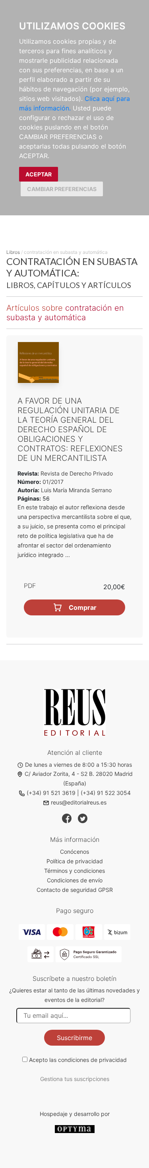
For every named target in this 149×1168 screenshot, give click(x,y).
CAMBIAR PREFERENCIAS (62, 189)
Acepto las (78, 1059)
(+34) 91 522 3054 (106, 792)
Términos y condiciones (74, 870)
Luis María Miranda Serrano (76, 490)
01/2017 (52, 481)
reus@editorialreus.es (78, 802)
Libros (13, 252)
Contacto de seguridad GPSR (75, 889)
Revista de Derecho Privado (76, 473)
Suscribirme (74, 1038)
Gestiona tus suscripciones (74, 1078)
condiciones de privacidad (92, 1059)
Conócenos (74, 851)
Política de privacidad (74, 861)
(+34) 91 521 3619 (51, 792)
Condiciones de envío (75, 880)
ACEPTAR (38, 174)
